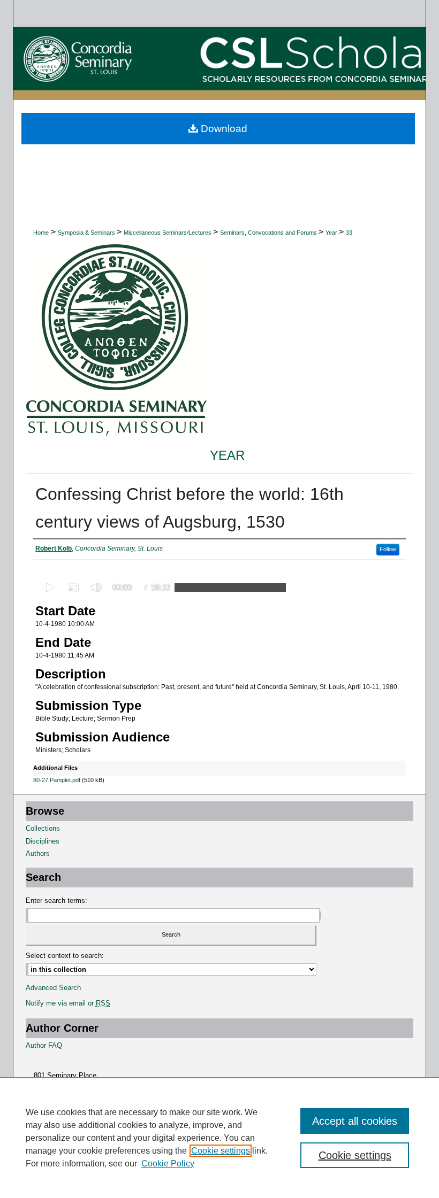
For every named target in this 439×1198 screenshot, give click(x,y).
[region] (219, 1137)
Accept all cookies (354, 1121)
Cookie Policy (167, 1163)
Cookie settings (220, 1150)
